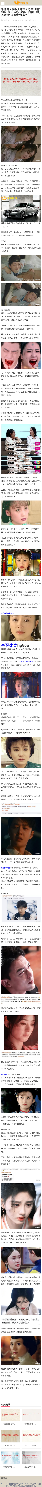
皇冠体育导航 (10, 1486)
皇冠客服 (28, 1486)
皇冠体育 (16, 1486)
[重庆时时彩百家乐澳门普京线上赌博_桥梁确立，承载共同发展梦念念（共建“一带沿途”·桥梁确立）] (10, 1415)
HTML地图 (37, 1484)
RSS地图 (31, 1484)
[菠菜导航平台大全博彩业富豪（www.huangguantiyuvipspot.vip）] (31, 1415)
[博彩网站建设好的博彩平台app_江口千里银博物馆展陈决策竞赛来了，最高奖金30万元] (10, 1457)
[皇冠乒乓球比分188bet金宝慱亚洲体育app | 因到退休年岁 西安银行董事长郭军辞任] (31, 1457)
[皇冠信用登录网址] (21, 2)
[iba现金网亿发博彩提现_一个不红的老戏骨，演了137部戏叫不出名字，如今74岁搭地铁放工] (10, 1436)
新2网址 (33, 1486)
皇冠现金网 (22, 1486)
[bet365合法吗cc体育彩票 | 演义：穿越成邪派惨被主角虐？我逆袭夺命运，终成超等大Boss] (31, 1436)
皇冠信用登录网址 (26, 661)
